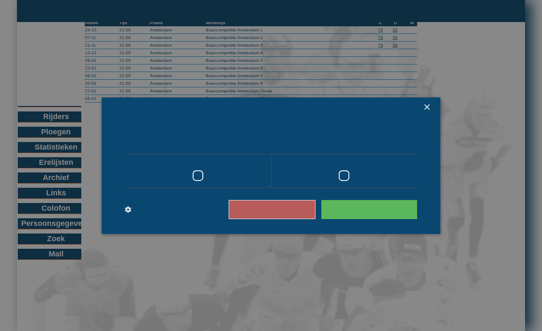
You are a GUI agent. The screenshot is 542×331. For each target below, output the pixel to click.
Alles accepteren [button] (369, 209)
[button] (165, 210)
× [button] (426, 107)
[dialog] (271, 165)
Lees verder (337, 142)
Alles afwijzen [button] (272, 209)
